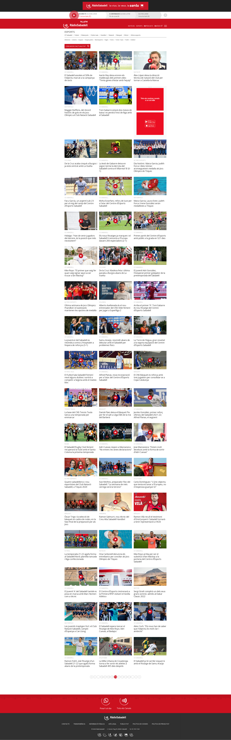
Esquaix (80, 40)
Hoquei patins (89, 40)
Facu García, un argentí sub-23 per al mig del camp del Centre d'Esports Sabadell (79, 203)
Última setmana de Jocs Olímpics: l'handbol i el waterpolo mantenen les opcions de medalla (80, 308)
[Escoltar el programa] (84, 15)
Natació (111, 35)
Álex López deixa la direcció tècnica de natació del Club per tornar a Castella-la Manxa (148, 78)
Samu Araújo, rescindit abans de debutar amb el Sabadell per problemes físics (114, 343)
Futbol (77, 35)
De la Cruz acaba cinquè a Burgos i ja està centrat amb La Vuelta (81, 164)
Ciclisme (74, 40)
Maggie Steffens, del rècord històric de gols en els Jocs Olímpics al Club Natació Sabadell (80, 112)
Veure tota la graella (165, 15)
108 (108, 677)
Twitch (121, 735)
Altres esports (135, 35)
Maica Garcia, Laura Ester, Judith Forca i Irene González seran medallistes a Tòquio (149, 203)
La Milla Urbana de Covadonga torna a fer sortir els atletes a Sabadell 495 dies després (113, 663)
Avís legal (112, 724)
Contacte (65, 724)
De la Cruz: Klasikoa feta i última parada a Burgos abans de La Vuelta (114, 273)
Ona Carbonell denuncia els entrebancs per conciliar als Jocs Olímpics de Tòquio (114, 556)
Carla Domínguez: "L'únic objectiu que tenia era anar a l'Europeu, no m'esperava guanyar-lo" (150, 484)
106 (101, 677)
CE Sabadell (68, 35)
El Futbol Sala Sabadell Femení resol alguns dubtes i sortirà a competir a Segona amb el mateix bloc (81, 378)
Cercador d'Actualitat (76, 46)
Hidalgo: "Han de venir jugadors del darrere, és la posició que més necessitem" (80, 238)
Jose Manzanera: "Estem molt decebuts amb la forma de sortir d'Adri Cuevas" (149, 450)
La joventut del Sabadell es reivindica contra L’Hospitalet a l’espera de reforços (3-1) (79, 343)
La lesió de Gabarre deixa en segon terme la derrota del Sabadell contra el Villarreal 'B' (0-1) (114, 167)
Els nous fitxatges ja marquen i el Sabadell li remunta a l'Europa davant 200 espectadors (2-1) (115, 238)
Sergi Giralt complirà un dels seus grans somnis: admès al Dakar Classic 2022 (149, 594)
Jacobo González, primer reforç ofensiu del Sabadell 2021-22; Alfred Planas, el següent (148, 415)
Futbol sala (94, 35)
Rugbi (106, 40)
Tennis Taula (119, 40)
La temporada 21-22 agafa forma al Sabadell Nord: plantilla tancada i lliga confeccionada (81, 556)
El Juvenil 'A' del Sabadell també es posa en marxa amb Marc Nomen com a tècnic (81, 594)
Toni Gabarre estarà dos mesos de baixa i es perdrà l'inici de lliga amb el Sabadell (115, 112)
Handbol (103, 35)
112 (122, 677)
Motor (126, 35)
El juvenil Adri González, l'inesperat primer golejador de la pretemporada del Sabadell (149, 273)
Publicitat (124, 724)
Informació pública (97, 724)
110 (115, 677)
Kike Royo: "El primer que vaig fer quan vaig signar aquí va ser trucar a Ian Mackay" (80, 273)
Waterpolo (85, 35)
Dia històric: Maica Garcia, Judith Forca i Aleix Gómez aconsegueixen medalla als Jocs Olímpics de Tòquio (149, 167)
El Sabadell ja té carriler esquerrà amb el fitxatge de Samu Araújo (149, 662)
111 (119, 677)
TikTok (115, 735)
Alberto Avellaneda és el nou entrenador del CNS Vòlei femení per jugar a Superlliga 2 (114, 308)
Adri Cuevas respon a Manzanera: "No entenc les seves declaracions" (115, 448)
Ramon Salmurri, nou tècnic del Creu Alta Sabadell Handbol (114, 518)
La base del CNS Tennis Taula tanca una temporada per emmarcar (78, 415)
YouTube (126, 735)
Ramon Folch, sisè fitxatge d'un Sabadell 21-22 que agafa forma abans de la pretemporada (80, 663)
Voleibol (132, 40)
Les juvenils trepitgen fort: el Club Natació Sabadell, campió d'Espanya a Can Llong (81, 629)
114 (129, 677)
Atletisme (67, 40)
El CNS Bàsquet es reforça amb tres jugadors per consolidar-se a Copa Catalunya (149, 377)
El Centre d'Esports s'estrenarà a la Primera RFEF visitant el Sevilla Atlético (114, 594)
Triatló (127, 40)
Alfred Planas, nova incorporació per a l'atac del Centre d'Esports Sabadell (114, 377)
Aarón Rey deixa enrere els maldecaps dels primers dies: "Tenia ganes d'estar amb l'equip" (115, 78)
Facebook (110, 735)
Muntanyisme (99, 40)
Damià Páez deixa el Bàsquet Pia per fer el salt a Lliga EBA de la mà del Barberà (115, 415)
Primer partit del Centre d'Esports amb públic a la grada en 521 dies (150, 237)
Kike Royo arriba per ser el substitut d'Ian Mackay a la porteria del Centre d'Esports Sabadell (147, 557)
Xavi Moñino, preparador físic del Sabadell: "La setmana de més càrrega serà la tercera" (114, 484)
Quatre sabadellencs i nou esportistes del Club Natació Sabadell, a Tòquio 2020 (78, 484)
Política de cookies (140, 724)
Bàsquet (119, 35)
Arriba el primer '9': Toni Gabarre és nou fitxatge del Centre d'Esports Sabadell (149, 308)
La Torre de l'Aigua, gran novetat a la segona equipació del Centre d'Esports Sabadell (149, 343)
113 (125, 677)
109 (112, 677)
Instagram (99, 735)
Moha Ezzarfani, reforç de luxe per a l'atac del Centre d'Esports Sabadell (115, 203)
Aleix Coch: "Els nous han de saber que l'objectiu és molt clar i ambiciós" (150, 629)
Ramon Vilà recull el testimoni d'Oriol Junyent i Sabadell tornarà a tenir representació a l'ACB (149, 519)
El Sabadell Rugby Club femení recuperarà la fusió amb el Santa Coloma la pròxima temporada (80, 450)
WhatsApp (131, 735)
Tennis (112, 40)
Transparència (79, 724)
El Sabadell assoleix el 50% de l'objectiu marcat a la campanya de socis (80, 78)
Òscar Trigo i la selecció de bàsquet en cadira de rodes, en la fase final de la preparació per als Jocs (80, 520)
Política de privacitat (160, 724)
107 (105, 677)
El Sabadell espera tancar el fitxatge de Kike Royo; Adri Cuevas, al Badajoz (112, 629)
